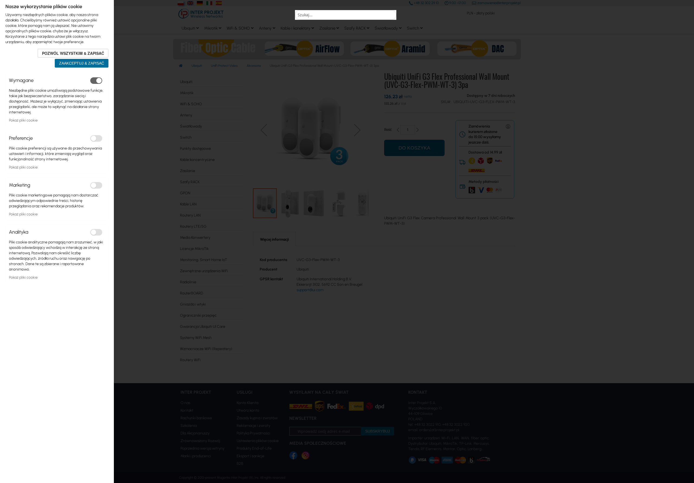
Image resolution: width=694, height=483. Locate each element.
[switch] (96, 80)
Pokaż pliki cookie (23, 120)
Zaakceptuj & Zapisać (81, 63)
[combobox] (345, 15)
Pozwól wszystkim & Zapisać (73, 53)
